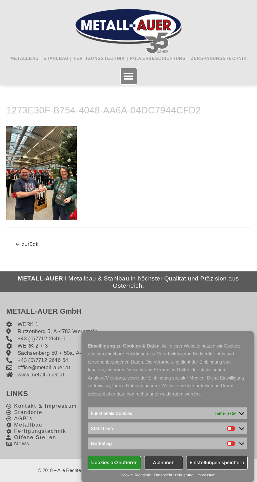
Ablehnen (164, 462)
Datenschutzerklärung (173, 475)
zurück (27, 244)
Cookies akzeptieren (114, 462)
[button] (128, 76)
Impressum (206, 475)
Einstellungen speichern (217, 462)
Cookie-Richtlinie (135, 475)
